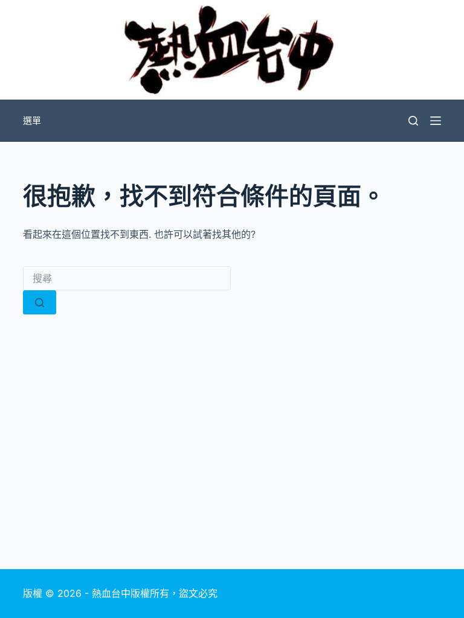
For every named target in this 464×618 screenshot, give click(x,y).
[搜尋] (413, 121)
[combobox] (127, 278)
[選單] (435, 120)
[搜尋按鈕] (39, 302)
